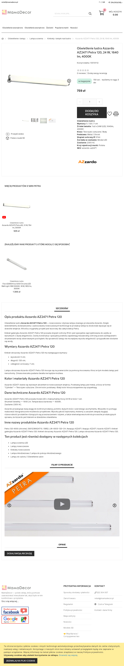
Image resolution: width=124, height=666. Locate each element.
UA (104, 2)
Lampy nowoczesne (20, 446)
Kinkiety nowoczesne (20, 450)
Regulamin (68, 604)
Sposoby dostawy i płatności (76, 592)
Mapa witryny (69, 616)
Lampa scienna (36, 38)
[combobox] (72, 14)
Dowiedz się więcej (68, 655)
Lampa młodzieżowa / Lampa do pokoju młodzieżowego (36, 453)
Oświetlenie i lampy (16, 38)
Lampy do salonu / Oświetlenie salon (27, 457)
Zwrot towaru (69, 598)
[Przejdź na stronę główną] (3, 38)
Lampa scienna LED (19, 443)
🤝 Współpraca (70, 634)
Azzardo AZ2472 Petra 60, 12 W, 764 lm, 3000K (16, 225)
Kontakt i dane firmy (103, 610)
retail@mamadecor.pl (104, 598)
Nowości (67, 622)
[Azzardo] (87, 172)
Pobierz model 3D (17, 138)
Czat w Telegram (105, 604)
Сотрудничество (71, 636)
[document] (62, 654)
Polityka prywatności (73, 610)
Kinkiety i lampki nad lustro (59, 38)
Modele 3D (68, 628)
